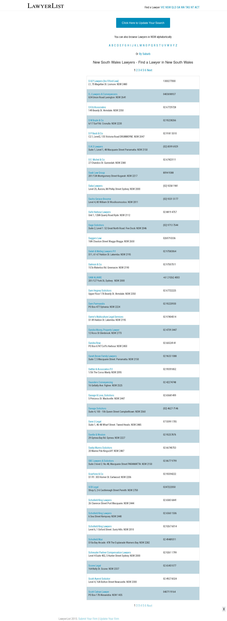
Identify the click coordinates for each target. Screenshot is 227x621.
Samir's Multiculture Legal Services (105, 316)
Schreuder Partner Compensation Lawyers (109, 552)
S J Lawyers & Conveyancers (102, 94)
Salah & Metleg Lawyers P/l (102, 251)
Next (149, 70)
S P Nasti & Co (95, 133)
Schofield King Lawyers (100, 500)
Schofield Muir (95, 539)
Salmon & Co (95, 264)
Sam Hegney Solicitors (99, 290)
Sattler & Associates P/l (100, 369)
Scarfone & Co (95, 474)
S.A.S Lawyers (95, 146)
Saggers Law (94, 238)
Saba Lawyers (95, 185)
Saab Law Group (96, 172)
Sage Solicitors (96, 225)
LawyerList (45, 5)
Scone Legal (94, 565)
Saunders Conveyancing (100, 382)
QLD (173, 7)
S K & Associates (97, 107)
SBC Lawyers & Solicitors (101, 460)
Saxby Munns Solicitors (100, 447)
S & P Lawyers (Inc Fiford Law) (103, 81)
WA (183, 7)
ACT (197, 7)
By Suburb (144, 54)
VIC (163, 7)
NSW (168, 7)
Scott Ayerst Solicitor (99, 578)
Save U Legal (94, 421)
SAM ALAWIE (95, 277)
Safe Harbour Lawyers (99, 212)
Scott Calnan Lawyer (98, 591)
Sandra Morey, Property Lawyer (103, 329)
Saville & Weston (96, 434)
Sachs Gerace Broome (99, 199)
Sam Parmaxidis (96, 303)
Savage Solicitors (97, 408)
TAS (187, 7)
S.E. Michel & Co (96, 159)
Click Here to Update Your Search (143, 23)
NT (192, 7)
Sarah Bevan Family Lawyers (102, 356)
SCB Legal (93, 487)
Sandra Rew (94, 343)
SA (178, 7)
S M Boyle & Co (96, 120)
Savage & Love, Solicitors (101, 395)
